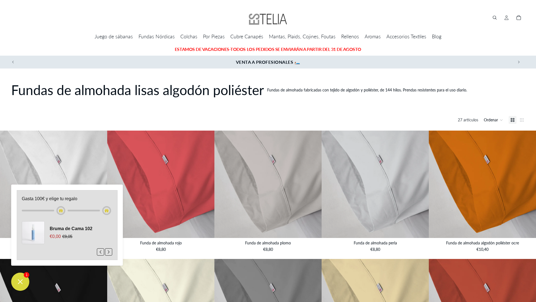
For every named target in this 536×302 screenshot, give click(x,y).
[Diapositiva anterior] (13, 62)
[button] (493, 120)
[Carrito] (519, 17)
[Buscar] (495, 17)
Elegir (210, 229)
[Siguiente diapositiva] (519, 62)
